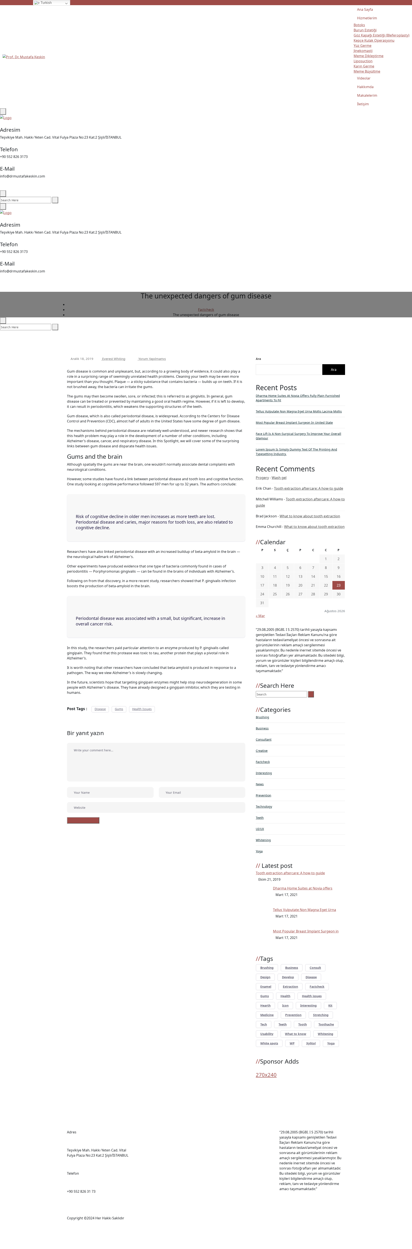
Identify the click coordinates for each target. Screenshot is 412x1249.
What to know (295, 1034)
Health (285, 996)
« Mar (260, 615)
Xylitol (311, 1043)
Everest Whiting (113, 358)
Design (265, 977)
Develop (288, 977)
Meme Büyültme (367, 71)
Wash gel (279, 477)
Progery (262, 477)
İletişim (363, 104)
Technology (264, 806)
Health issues (142, 709)
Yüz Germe (362, 45)
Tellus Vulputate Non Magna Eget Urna (304, 909)
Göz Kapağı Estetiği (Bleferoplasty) (381, 35)
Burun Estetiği (365, 30)
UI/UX (260, 829)
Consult (315, 968)
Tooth (302, 1024)
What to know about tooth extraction (310, 516)
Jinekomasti (363, 50)
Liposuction (363, 61)
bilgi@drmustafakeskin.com (342, 2)
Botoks (359, 25)
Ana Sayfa (365, 9)
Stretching (321, 1015)
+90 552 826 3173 (379, 2)
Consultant (263, 739)
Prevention (263, 795)
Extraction (290, 987)
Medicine (267, 1015)
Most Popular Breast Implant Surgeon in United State (294, 422)
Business (262, 728)
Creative (262, 751)
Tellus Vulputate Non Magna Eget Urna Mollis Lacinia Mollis (299, 411)
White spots (269, 1043)
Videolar (364, 78)
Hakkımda (365, 86)
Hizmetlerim (367, 18)
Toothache (326, 1024)
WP (292, 1043)
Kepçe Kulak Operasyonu (374, 40)
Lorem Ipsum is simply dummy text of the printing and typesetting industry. (296, 451)
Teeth (260, 818)
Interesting (264, 773)
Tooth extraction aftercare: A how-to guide (308, 488)
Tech (263, 1024)
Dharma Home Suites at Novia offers (302, 888)
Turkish (46, 3)
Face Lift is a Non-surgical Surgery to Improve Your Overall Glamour (298, 436)
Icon (285, 1005)
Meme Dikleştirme (368, 56)
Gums (119, 709)
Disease (100, 709)
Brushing (262, 717)
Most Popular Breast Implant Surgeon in (306, 931)
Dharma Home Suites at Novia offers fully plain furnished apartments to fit (298, 398)
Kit (330, 1005)
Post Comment (85, 820)
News (260, 784)
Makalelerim (367, 95)
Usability (266, 1034)
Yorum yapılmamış (152, 358)
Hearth (265, 1005)
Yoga (259, 851)
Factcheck (263, 762)
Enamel (265, 987)
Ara (258, 359)
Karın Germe (364, 66)
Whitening (263, 840)
